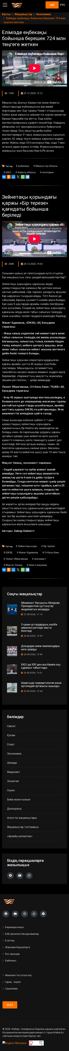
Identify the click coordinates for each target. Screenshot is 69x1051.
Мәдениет (13, 772)
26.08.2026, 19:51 (33, 673)
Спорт (11, 744)
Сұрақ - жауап (13, 982)
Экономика (14, 753)
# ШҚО (7, 172)
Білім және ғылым (18, 799)
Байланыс (10, 960)
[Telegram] (27, 177)
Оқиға (11, 790)
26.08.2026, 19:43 (33, 654)
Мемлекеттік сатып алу (18, 975)
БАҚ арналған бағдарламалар (22, 934)
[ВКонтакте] (4, 177)
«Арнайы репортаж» (19, 836)
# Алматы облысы (25, 172)
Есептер (9, 940)
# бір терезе (48, 546)
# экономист (39, 559)
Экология (13, 781)
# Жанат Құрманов (27, 552)
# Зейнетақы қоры (26, 546)
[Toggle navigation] (5, 5)
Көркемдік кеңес (14, 927)
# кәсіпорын (47, 172)
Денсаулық (14, 808)
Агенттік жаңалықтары (22, 817)
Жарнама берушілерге (17, 947)
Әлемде (12, 762)
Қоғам (11, 735)
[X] (18, 177)
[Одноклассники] (9, 177)
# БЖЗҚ (8, 552)
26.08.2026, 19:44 (33, 691)
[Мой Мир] (13, 177)
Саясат (11, 726)
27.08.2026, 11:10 (33, 614)
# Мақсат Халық (13, 565)
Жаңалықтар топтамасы (23, 827)
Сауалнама (11, 988)
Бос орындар (12, 954)
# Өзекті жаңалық (37, 565)
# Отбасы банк (50, 552)
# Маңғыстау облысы (45, 166)
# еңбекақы (22, 166)
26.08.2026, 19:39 (33, 636)
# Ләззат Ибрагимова (16, 559)
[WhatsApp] (23, 177)
